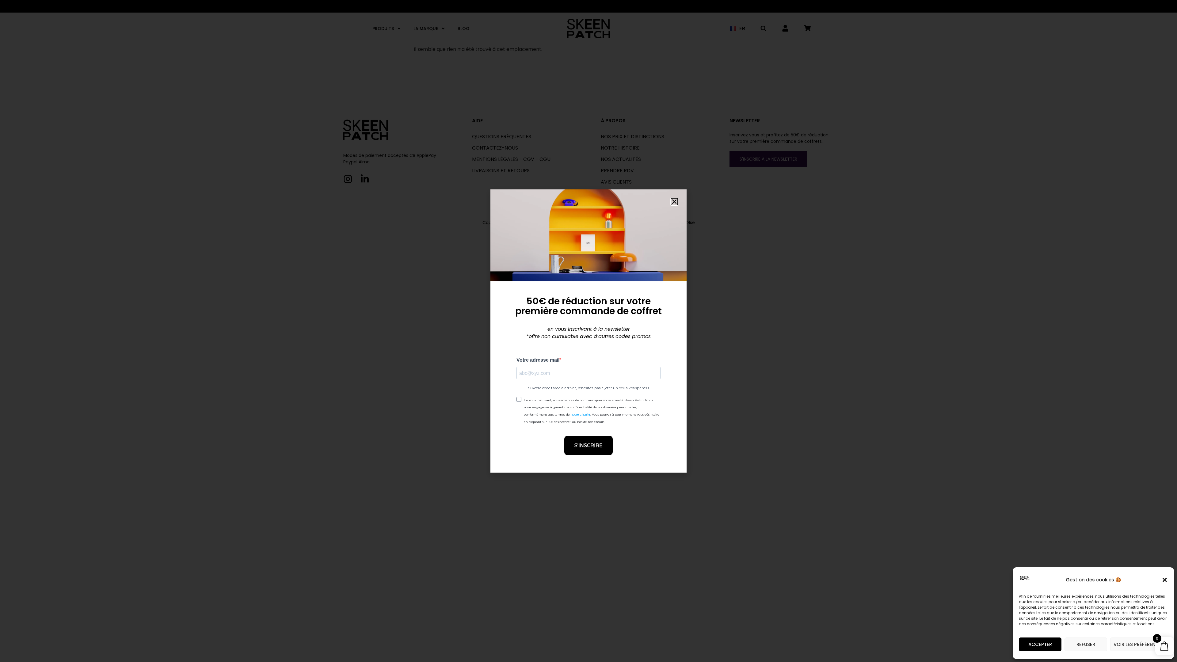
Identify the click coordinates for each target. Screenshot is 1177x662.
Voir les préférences (1139, 644)
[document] (588, 331)
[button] (1165, 580)
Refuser (1085, 644)
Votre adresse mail (537, 360)
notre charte (580, 414)
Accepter (1040, 644)
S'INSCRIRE (588, 445)
